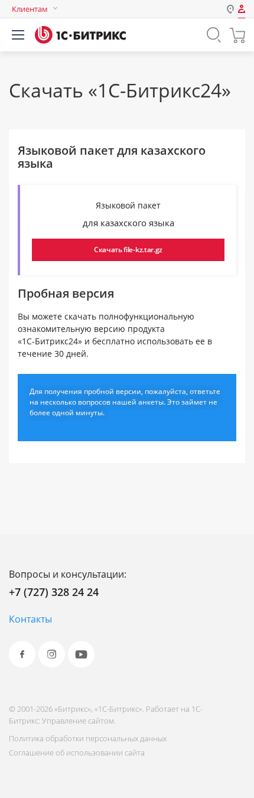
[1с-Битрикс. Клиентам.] (80, 35)
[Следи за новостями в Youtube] (81, 654)
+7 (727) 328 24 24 (54, 592)
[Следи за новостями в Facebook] (22, 654)
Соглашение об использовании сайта (77, 752)
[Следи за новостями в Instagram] (51, 654)
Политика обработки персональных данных (88, 738)
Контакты (30, 619)
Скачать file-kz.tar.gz (128, 250)
